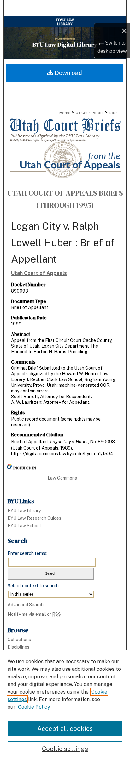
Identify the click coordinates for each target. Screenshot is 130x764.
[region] (65, 707)
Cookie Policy (34, 707)
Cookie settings (65, 749)
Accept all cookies (65, 728)
